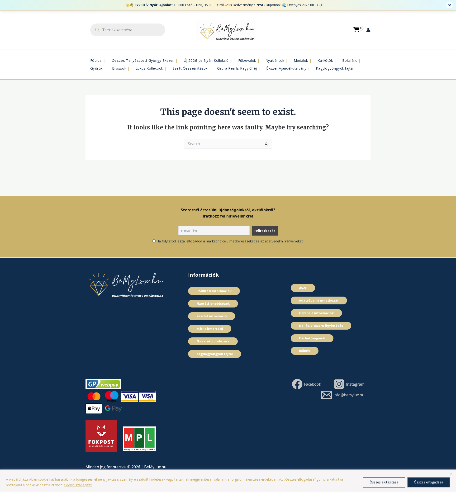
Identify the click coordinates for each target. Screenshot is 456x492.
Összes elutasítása (384, 482)
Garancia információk (316, 313)
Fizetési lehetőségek (213, 303)
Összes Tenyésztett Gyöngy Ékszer (143, 60)
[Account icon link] (368, 30)
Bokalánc (349, 60)
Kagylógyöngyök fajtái (334, 68)
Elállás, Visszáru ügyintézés (321, 325)
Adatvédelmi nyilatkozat (319, 300)
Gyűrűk (96, 68)
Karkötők (325, 60)
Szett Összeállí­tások (190, 68)
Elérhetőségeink (312, 338)
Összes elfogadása (428, 482)
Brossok (119, 68)
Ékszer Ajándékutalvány (286, 68)
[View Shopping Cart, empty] (356, 30)
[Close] (451, 473)
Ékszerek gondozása (212, 341)
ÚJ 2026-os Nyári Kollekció (206, 60)
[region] (228, 480)
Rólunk (304, 351)
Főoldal (96, 60)
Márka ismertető (209, 328)
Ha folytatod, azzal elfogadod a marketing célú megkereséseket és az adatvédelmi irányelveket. (230, 241)
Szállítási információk (214, 291)
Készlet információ (211, 316)
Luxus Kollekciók (149, 68)
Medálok (301, 60)
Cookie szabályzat (78, 485)
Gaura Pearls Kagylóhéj (237, 68)
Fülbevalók (247, 60)
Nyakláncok (275, 60)
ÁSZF (303, 288)
